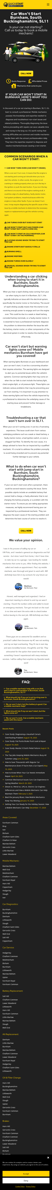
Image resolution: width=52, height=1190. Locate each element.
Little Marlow (8, 851)
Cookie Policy (20, 1186)
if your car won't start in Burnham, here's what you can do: (26, 97)
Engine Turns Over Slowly (20, 261)
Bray (4, 826)
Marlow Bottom (9, 843)
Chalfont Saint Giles (11, 837)
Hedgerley (7, 890)
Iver (4, 829)
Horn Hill (6, 883)
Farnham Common (10, 823)
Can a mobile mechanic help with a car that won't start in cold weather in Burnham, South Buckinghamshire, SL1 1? (24, 690)
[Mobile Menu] (48, 5)
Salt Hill (6, 937)
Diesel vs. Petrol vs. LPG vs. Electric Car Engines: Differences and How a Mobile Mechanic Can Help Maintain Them (26, 790)
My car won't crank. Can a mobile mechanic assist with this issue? (23, 719)
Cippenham (7, 887)
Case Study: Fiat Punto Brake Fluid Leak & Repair (25, 741)
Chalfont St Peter (10, 840)
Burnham (6, 909)
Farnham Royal (9, 880)
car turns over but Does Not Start (24, 222)
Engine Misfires (14, 256)
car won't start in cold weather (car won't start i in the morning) (24, 235)
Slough (5, 894)
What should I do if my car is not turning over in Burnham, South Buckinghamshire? (25, 698)
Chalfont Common (10, 876)
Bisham (6, 833)
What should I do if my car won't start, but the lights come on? (24, 712)
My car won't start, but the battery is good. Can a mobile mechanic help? (25, 705)
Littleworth (7, 920)
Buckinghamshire (10, 913)
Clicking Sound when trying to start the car (24, 241)
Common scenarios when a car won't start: (26, 158)
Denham (6, 916)
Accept (26, 1173)
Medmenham (8, 873)
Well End (6, 869)
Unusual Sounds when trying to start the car (25, 267)
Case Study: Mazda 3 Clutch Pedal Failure (22, 748)
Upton (5, 977)
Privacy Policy (30, 1186)
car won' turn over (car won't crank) (26, 168)
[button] (48, 1157)
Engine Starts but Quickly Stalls (23, 247)
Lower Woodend (9, 854)
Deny (26, 1180)
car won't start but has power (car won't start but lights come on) (23, 228)
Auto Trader (41, 548)
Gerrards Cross (9, 847)
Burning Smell (14, 251)
